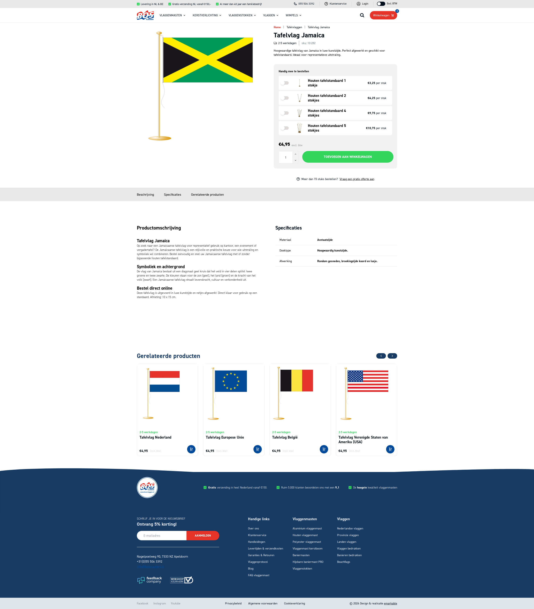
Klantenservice (257, 535)
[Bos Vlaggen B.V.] (145, 15)
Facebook (142, 603)
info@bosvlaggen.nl (150, 566)
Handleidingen (256, 541)
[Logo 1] (149, 580)
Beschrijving (145, 194)
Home (277, 27)
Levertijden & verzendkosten (265, 548)
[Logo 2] (181, 580)
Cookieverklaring (294, 603)
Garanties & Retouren (261, 555)
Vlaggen (269, 15)
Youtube (175, 603)
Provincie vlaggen (348, 535)
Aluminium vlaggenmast (307, 528)
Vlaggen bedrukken (349, 548)
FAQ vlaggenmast (258, 575)
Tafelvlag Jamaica (319, 27)
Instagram (159, 603)
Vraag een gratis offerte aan (357, 179)
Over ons (253, 528)
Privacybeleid (233, 603)
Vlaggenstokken (240, 15)
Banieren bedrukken (349, 555)
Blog (250, 568)
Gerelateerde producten (207, 194)
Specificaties (172, 194)
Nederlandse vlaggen (350, 528)
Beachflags (343, 561)
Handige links (259, 519)
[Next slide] (392, 356)
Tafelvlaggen (294, 27)
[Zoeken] (362, 15)
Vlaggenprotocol (258, 561)
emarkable (390, 603)
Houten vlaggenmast (305, 535)
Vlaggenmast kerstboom (307, 548)
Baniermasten (301, 555)
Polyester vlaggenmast (307, 541)
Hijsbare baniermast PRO (308, 561)
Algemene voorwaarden (262, 603)
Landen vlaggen (346, 541)
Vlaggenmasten (171, 15)
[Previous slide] (381, 356)
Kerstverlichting (205, 15)
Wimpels (292, 15)
